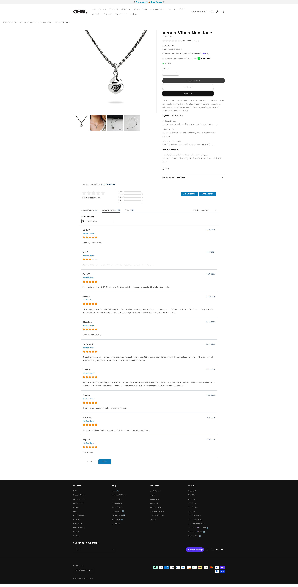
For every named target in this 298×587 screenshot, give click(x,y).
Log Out (153, 520)
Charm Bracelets (79, 499)
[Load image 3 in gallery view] (115, 123)
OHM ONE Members (157, 515)
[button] (212, 11)
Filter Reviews (87, 216)
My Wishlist (154, 503)
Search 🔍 (115, 491)
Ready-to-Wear (78, 503)
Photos (129, 210)
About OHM (192, 491)
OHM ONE (76, 520)
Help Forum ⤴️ (117, 520)
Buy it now (188, 93)
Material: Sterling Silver (28, 22)
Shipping (165, 49)
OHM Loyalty (192, 499)
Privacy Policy (117, 503)
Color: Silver (13, 22)
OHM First (191, 511)
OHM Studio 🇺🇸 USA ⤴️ (196, 532)
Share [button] (167, 169)
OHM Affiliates (193, 507)
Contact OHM (116, 524)
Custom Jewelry (79, 528)
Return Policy (116, 499)
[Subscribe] (112, 549)
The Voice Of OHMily (119, 495)
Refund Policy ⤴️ (118, 511)
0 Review (182, 41)
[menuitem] (94, 9)
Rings (75, 511)
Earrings (76, 507)
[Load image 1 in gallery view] (81, 123)
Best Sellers (77, 524)
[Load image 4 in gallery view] (132, 123)
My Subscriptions (156, 507)
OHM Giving (192, 503)
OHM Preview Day (194, 515)
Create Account (155, 491)
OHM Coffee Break (195, 520)
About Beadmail (79, 515)
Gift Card (76, 536)
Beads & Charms (79, 495)
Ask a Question (189, 194)
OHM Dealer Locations (196, 524)
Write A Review (193, 41)
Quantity (165, 68)
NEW (75, 491)
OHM (4, 22)
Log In (152, 495)
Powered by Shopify (87, 578)
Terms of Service (118, 507)
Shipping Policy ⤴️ (118, 515)
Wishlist (76, 532)
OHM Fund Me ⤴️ (194, 536)
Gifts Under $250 (45, 22)
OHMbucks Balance (157, 511)
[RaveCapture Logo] (107, 184)
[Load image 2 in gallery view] (98, 123)
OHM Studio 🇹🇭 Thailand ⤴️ (198, 528)
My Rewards (154, 499)
